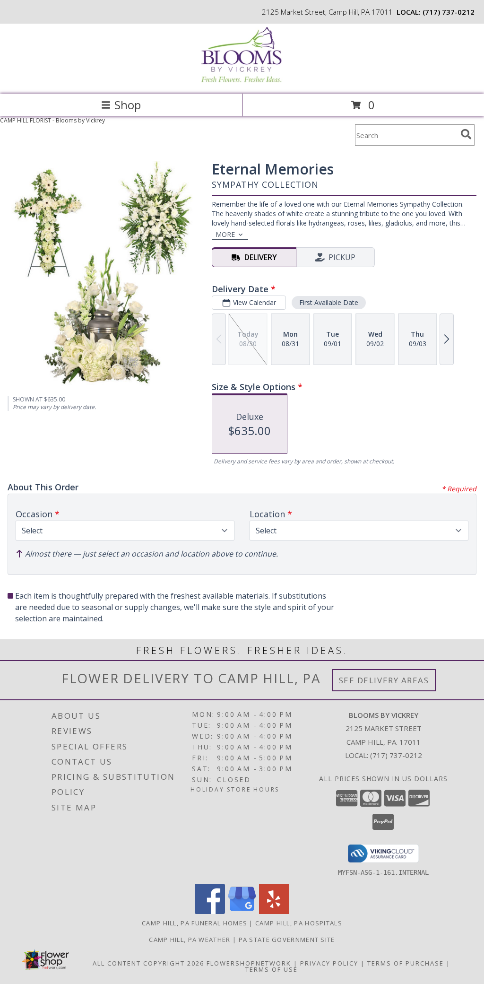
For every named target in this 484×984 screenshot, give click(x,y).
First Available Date (328, 302)
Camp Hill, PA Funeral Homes (194, 923)
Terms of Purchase (405, 963)
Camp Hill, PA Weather (189, 939)
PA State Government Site (287, 939)
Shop (127, 105)
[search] (466, 134)
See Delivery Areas (384, 680)
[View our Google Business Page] (242, 911)
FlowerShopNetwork (249, 963)
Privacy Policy (329, 963)
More (225, 234)
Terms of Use (271, 969)
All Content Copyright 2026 (148, 963)
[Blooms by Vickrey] (241, 80)
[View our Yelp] (274, 911)
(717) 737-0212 (449, 12)
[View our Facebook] (210, 911)
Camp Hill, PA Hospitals (298, 923)
